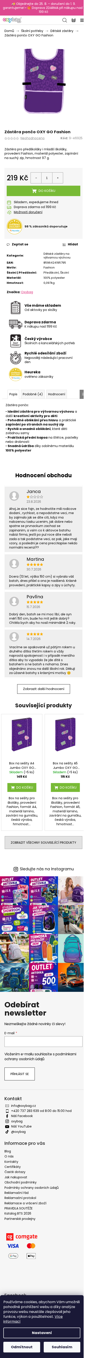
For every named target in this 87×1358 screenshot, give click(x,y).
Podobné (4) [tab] (33, 394)
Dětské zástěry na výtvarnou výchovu (57, 256)
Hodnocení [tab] (56, 394)
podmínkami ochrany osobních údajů (40, 1056)
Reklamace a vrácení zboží (25, 1203)
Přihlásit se (19, 1074)
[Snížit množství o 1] (36, 178)
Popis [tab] (13, 394)
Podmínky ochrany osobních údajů (31, 1187)
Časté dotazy (14, 1172)
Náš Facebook (22, 1116)
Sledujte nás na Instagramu (47, 869)
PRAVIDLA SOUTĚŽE (18, 1208)
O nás (9, 1156)
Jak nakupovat (15, 1177)
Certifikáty (12, 1167)
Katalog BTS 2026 (17, 1213)
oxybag (17, 1121)
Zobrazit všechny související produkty (43, 842)
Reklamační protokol (20, 1198)
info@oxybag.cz (23, 1105)
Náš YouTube (21, 1126)
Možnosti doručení (28, 212)
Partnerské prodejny (19, 1219)
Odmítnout (22, 1347)
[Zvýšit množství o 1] (57, 178)
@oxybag (18, 1131)
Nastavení (42, 1332)
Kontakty (11, 1161)
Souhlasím (62, 1347)
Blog (7, 1151)
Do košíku (47, 191)
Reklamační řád (16, 1193)
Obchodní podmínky (20, 1182)
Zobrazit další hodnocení (43, 688)
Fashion (49, 267)
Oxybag (27, 292)
